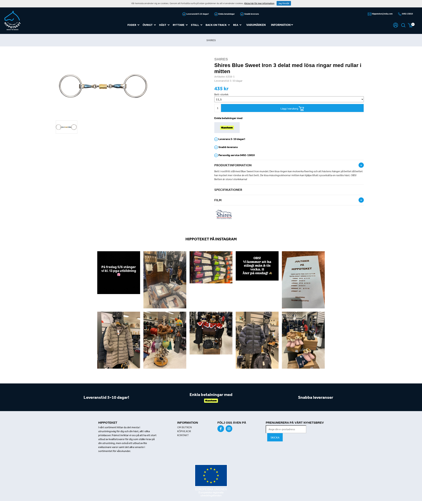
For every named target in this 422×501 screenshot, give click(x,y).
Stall (195, 25)
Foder (131, 25)
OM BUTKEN (184, 427)
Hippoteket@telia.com (382, 14)
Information (281, 25)
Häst (162, 25)
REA (235, 25)
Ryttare (178, 25)
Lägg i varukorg (290, 108)
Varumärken (256, 25)
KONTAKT (183, 435)
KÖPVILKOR (184, 431)
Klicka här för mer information (259, 3)
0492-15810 (407, 14)
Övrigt (148, 25)
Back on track (216, 25)
